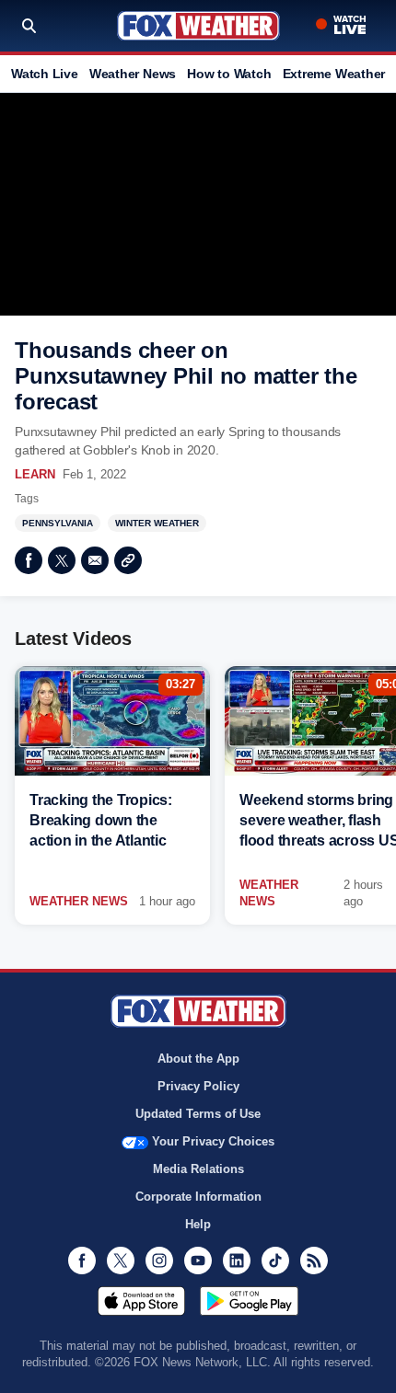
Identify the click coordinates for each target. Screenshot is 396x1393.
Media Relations (198, 1169)
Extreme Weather (334, 73)
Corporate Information (198, 1196)
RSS (314, 1260)
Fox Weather (198, 25)
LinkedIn (236, 1260)
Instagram (159, 1260)
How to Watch (229, 73)
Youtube (198, 1260)
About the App (198, 1058)
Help (198, 1224)
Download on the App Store (141, 1301)
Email (95, 560)
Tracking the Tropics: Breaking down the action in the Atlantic (100, 820)
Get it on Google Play (249, 1301)
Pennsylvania (57, 523)
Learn (35, 474)
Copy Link (128, 560)
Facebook (28, 560)
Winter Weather (157, 523)
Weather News (132, 73)
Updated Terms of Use (198, 1114)
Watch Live (44, 73)
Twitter (62, 560)
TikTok (275, 1260)
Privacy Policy (198, 1086)
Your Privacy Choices (213, 1141)
